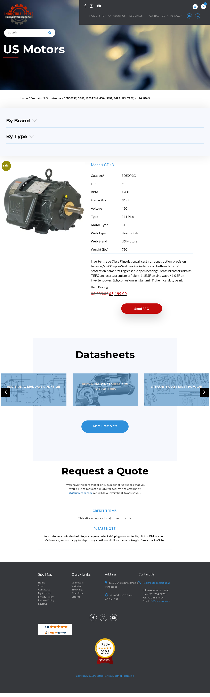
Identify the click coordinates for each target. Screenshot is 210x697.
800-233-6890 (161, 590)
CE (124, 225)
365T (125, 200)
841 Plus (128, 216)
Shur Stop (77, 593)
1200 (125, 192)
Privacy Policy (46, 597)
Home (93, 16)
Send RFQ (141, 308)
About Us (119, 16)
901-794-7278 (157, 594)
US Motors (34, 49)
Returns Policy (46, 601)
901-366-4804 (155, 597)
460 (124, 208)
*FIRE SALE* (174, 16)
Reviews (42, 604)
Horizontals (130, 233)
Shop (102, 16)
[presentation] (5, 392)
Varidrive (77, 586)
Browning (77, 590)
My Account (44, 593)
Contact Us (157, 16)
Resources (135, 16)
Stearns (76, 597)
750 (124, 249)
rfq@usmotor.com (80, 493)
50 (123, 184)
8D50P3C (129, 175)
